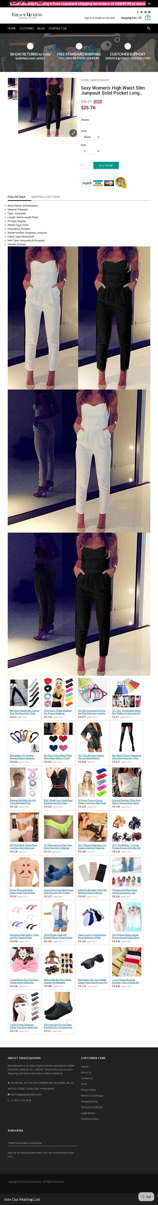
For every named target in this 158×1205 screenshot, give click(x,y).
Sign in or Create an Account (100, 18)
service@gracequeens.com (26, 1094)
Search (85, 1066)
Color (84, 131)
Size (83, 144)
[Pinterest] (145, 12)
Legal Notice (88, 1113)
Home (85, 80)
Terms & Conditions (92, 1107)
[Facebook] (138, 12)
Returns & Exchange (92, 1095)
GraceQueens (100, 80)
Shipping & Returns (45, 196)
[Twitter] (141, 12)
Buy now (106, 165)
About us (86, 1072)
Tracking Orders (90, 1118)
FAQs (84, 1084)
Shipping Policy (89, 1101)
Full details (16, 196)
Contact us (87, 1078)
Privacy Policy (88, 1089)
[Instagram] (149, 12)
